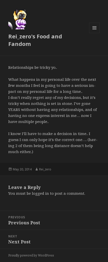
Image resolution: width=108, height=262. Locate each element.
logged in (40, 193)
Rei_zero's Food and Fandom (35, 39)
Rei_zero (45, 169)
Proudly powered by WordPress (31, 255)
